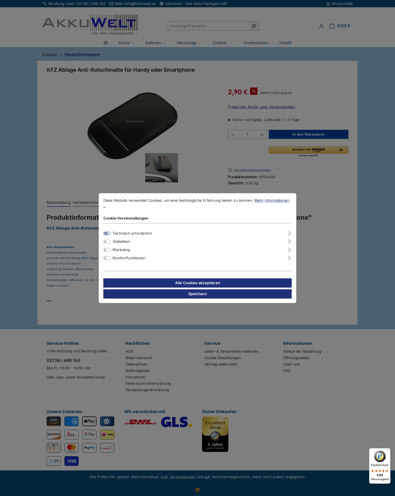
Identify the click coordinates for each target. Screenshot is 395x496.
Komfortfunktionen (128, 258)
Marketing (121, 249)
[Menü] (387, 451)
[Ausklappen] (289, 232)
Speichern (197, 294)
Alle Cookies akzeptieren (197, 283)
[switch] (107, 241)
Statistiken (121, 241)
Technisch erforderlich (132, 233)
